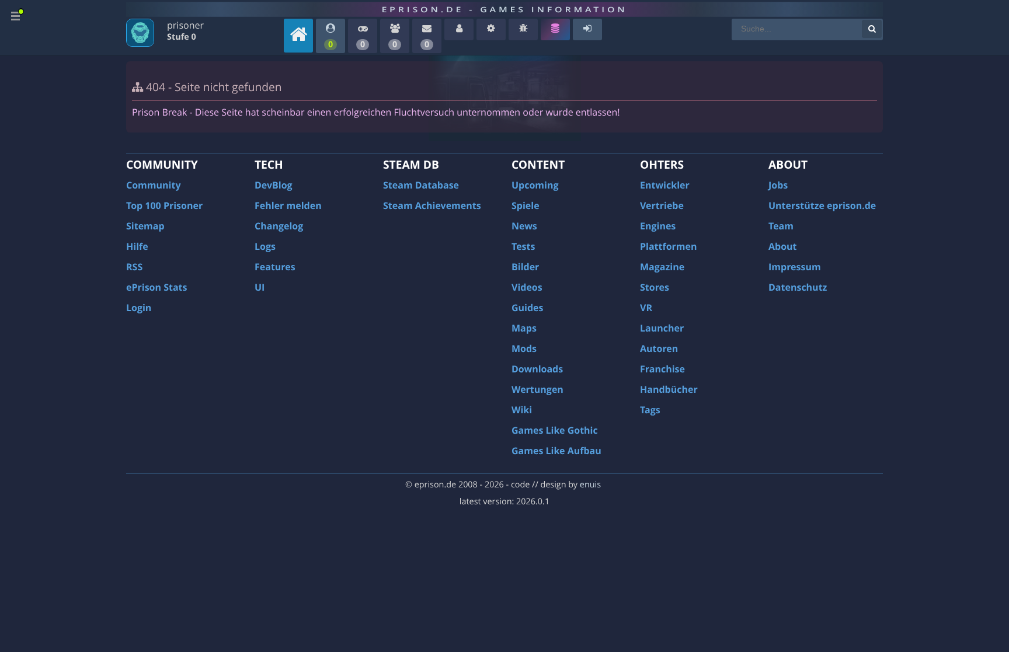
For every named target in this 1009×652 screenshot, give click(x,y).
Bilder (525, 266)
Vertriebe (662, 205)
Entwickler (665, 185)
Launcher (662, 328)
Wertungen (537, 389)
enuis (590, 484)
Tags (650, 409)
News (524, 225)
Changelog (279, 225)
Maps (524, 328)
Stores (654, 287)
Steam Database (421, 185)
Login (138, 307)
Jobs (778, 185)
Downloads (537, 368)
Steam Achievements (432, 205)
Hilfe (137, 246)
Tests (523, 246)
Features (275, 266)
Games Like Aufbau (556, 450)
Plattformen (668, 246)
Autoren (659, 348)
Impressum (794, 266)
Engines (658, 225)
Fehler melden (288, 205)
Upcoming (535, 185)
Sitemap (145, 225)
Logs (265, 246)
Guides (528, 307)
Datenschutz (797, 287)
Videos (527, 287)
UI (260, 287)
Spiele (526, 205)
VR (646, 307)
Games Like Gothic (555, 430)
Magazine (662, 266)
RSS (134, 266)
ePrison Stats (156, 287)
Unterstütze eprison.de (822, 205)
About (782, 246)
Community (153, 185)
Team (781, 225)
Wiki (522, 409)
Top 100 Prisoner (164, 205)
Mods (524, 348)
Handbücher (669, 389)
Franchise (662, 368)
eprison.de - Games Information (504, 9)
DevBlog (274, 185)
